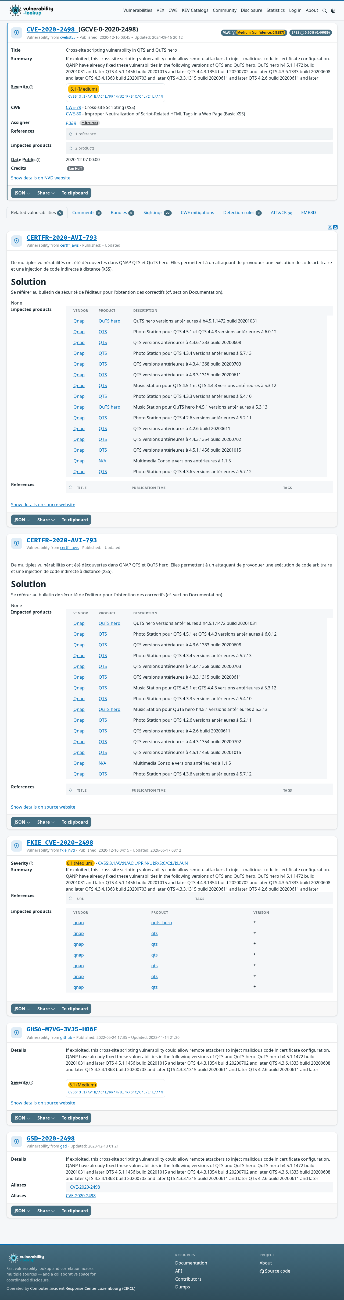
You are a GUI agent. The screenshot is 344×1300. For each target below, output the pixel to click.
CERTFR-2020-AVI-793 (62, 238)
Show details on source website (43, 505)
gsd (63, 1146)
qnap (71, 122)
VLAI (227, 32)
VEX (160, 10)
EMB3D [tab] (308, 212)
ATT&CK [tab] (279, 212)
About (312, 10)
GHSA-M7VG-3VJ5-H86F (62, 1029)
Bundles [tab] (121, 212)
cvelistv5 (68, 37)
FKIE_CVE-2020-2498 (60, 842)
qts (154, 933)
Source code (277, 1271)
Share (44, 193)
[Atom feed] (330, 227)
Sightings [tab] (157, 212)
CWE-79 (73, 107)
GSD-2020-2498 (51, 1138)
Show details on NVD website (40, 178)
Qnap (79, 321)
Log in (295, 10)
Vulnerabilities (137, 10)
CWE (173, 10)
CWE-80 (73, 114)
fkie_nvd (67, 850)
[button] (324, 10)
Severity (20, 87)
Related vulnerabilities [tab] (36, 212)
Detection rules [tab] (241, 212)
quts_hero (161, 923)
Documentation (191, 1263)
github (66, 1037)
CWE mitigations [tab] (197, 212)
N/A (102, 461)
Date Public (24, 159)
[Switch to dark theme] (333, 10)
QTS (103, 332)
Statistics (276, 10)
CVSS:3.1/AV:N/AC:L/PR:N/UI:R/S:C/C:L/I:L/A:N (115, 97)
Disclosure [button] (251, 10)
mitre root (89, 123)
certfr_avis (69, 245)
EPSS (296, 32)
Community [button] (224, 10)
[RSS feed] (335, 227)
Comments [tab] (86, 212)
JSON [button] (20, 193)
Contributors (188, 1279)
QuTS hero (109, 321)
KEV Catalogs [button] (195, 10)
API (178, 1271)
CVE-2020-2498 (52, 29)
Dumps (182, 1287)
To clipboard (75, 193)
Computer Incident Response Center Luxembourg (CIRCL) (82, 1288)
